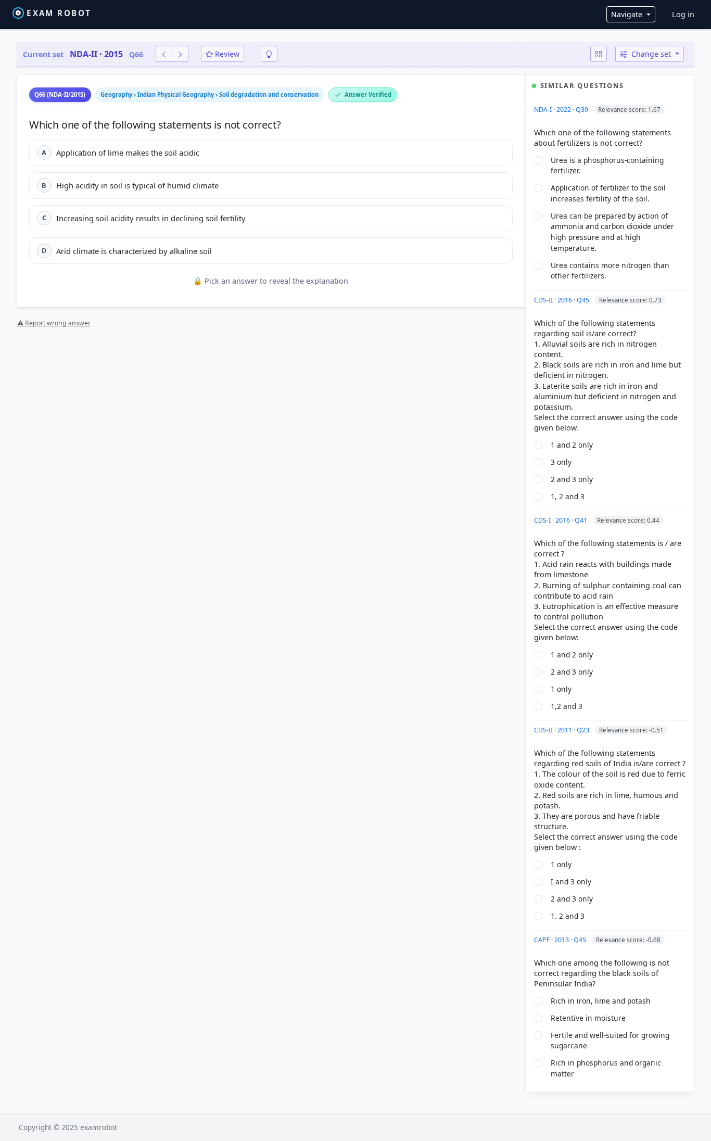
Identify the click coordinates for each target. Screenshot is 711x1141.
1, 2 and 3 (568, 496)
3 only (561, 462)
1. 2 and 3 (568, 916)
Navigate (627, 14)
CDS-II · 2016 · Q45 (562, 300)
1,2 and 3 (566, 706)
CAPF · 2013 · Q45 (561, 939)
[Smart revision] (269, 54)
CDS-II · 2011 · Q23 (562, 730)
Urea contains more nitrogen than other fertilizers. (610, 270)
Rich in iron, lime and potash (601, 1001)
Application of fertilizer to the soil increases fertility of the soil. (608, 193)
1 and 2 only (572, 445)
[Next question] (180, 54)
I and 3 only (571, 881)
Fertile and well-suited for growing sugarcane (610, 1040)
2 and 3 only (572, 479)
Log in (683, 14)
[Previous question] (164, 54)
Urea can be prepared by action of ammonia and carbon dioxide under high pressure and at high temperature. (612, 232)
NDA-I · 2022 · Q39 (562, 109)
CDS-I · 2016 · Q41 (561, 520)
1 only (561, 689)
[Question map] (598, 54)
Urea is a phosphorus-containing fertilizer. (607, 165)
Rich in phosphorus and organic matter (606, 1068)
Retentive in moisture (588, 1018)
